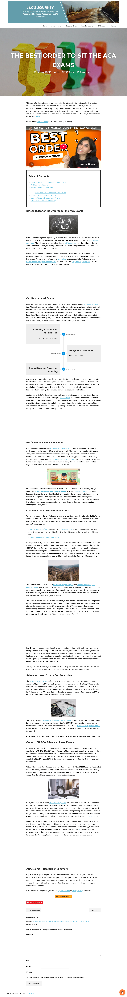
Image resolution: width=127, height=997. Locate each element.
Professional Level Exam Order (42, 188)
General (71, 72)
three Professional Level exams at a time (50, 491)
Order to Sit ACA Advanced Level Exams (45, 198)
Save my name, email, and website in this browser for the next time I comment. (56, 977)
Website (29, 972)
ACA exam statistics (80, 491)
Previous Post (34, 910)
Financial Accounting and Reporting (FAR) (41, 262)
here (38, 117)
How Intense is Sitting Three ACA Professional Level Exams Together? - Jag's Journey (61, 921)
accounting (62, 259)
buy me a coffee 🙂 (63, 896)
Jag (58, 72)
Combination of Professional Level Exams (50, 193)
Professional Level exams (59, 448)
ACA (59, 26)
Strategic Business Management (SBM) (57, 720)
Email (28, 966)
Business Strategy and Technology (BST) (43, 537)
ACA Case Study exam (57, 803)
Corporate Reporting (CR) (81, 262)
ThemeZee (31, 993)
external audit (67, 529)
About (53, 26)
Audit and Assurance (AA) (37, 529)
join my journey (77, 891)
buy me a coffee (64, 891)
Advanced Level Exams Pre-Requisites (45, 195)
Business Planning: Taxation (65, 459)
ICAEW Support (102, 26)
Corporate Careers (72, 26)
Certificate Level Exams (39, 185)
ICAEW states (65, 398)
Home (45, 26)
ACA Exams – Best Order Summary (43, 201)
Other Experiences (87, 26)
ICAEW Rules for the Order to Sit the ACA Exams (48, 182)
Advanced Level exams (38, 681)
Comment (30, 934)
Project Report (90, 816)
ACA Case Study (71, 243)
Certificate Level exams (91, 304)
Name (28, 961)
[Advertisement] (63, 281)
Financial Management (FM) (63, 585)
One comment (85, 72)
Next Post (94, 910)
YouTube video (42, 122)
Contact (113, 26)
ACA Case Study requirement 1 (88, 726)
